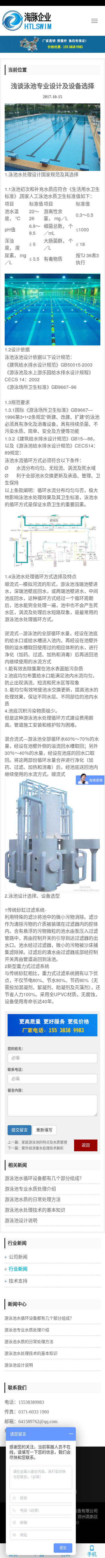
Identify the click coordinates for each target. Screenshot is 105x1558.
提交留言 (19, 1130)
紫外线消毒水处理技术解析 (43, 1148)
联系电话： (16, 1070)
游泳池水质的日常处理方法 (33, 1199)
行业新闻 (18, 1269)
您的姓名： (16, 1049)
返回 (86, 1145)
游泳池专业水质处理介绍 (30, 1188)
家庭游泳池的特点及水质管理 (44, 1142)
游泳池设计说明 (21, 1220)
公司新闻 (18, 1256)
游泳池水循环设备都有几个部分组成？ (44, 1178)
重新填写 (44, 1130)
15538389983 (31, 1402)
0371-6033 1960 (33, 1411)
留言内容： (16, 1091)
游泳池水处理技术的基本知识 (35, 1210)
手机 (92, 1554)
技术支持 (18, 1281)
